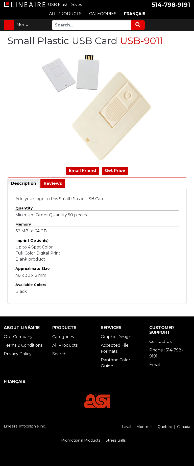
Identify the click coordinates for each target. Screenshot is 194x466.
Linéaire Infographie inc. (25, 426)
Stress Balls (116, 440)
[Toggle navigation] (9, 25)
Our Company (18, 336)
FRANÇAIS (135, 13)
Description (23, 183)
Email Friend (82, 170)
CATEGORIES (102, 13)
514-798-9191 (171, 4)
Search (59, 353)
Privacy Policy (18, 353)
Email (154, 364)
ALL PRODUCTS (65, 13)
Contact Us (160, 341)
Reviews (53, 183)
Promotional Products (80, 440)
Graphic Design (116, 336)
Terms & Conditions (23, 345)
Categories (63, 336)
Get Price (115, 170)
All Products (65, 345)
